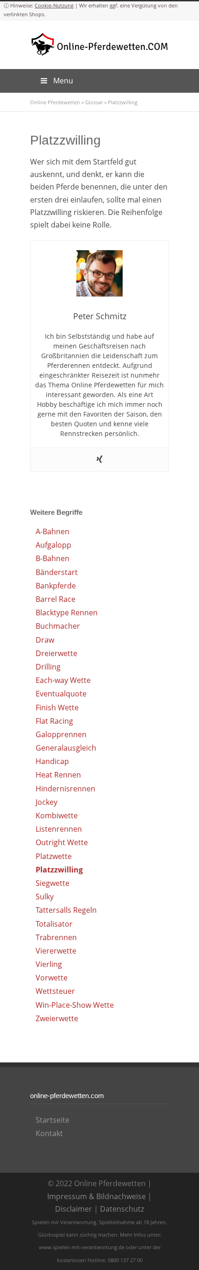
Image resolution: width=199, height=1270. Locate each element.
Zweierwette (57, 1018)
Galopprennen (61, 734)
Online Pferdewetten (55, 102)
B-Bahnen (52, 558)
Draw (45, 640)
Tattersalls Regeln (66, 910)
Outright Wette (62, 842)
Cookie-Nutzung (54, 5)
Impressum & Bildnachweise (96, 1196)
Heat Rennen (58, 775)
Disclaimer (73, 1209)
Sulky (45, 896)
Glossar (94, 102)
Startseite (52, 1120)
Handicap (52, 761)
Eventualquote (61, 694)
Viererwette (56, 951)
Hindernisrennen (65, 788)
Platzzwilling (59, 870)
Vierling (49, 964)
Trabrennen (56, 937)
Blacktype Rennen (67, 612)
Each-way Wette (63, 680)
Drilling (48, 667)
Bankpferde (56, 586)
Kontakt (49, 1133)
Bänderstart (57, 572)
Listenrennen (59, 829)
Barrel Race (55, 599)
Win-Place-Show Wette (75, 1005)
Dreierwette (56, 653)
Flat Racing (54, 721)
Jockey (46, 802)
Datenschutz (122, 1209)
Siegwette (52, 883)
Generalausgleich (66, 748)
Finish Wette (57, 707)
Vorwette (52, 978)
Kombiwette (57, 815)
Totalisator (54, 924)
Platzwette (54, 856)
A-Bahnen (52, 531)
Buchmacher (58, 626)
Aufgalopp (53, 545)
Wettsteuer (55, 991)
